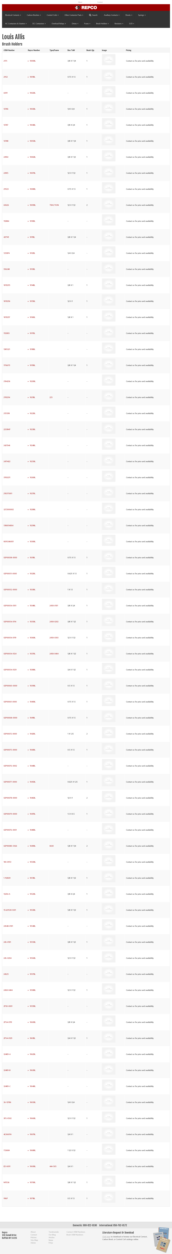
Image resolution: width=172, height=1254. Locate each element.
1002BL (32, 93)
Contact (100, 2)
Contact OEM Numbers (76, 1232)
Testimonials (54, 1232)
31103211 (7, 477)
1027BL (32, 493)
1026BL (32, 477)
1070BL (32, 1182)
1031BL (32, 557)
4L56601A (8, 1134)
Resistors (119, 23)
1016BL (32, 317)
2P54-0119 (8, 1022)
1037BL (32, 653)
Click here (106, 1236)
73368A (7, 1150)
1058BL (33, 990)
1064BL (32, 1086)
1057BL (32, 974)
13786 (6, 109)
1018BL (32, 349)
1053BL (32, 910)
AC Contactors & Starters (16, 23)
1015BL (32, 301)
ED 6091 (7, 1166)
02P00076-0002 (10, 766)
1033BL (32, 589)
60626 (6, 205)
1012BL (32, 253)
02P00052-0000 (10, 589)
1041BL (32, 718)
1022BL (32, 413)
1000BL (33, 61)
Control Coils (53, 15)
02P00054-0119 (10, 637)
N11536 (6, 1182)
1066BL (33, 1118)
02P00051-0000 (10, 573)
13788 (6, 141)
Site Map (34, 1240)
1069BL (33, 1166)
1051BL (32, 878)
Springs (142, 15)
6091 (6, 93)
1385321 (7, 349)
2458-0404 (54, 653)
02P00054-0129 (10, 669)
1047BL (32, 814)
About (80, 2)
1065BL (33, 1102)
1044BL (32, 766)
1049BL (32, 846)
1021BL (32, 397)
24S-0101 (7, 942)
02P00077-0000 (10, 782)
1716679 (7, 365)
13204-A (7, 894)
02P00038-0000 (10, 557)
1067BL (32, 1134)
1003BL (32, 109)
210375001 (8, 493)
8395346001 (9, 541)
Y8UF (6, 1198)
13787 (6, 125)
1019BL (32, 365)
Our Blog (52, 1234)
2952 (6, 77)
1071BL (32, 1198)
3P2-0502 (8, 1118)
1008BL (33, 189)
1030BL (32, 541)
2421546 (7, 445)
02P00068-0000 (10, 718)
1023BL (32, 429)
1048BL (32, 830)
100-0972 (7, 862)
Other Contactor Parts (73, 15)
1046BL (32, 798)
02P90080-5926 (10, 846)
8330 (52, 846)
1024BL (32, 445)
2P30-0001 (8, 1006)
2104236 (7, 381)
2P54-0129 (8, 1038)
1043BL (32, 750)
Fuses (87, 23)
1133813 (7, 333)
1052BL (32, 894)
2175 (5, 61)
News (51, 1240)
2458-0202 (54, 621)
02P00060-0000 (10, 685)
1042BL (32, 734)
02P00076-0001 (10, 830)
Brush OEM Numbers (75, 1234)
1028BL (32, 509)
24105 (6, 173)
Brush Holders (102, 23)
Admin (33, 1242)
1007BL (32, 173)
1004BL (32, 125)
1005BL (33, 141)
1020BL (32, 381)
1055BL (33, 942)
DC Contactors (39, 23)
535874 (7, 253)
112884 (6, 221)
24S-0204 (7, 958)
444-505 (53, 1166)
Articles (52, 1237)
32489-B (7, 1070)
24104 (6, 157)
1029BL (32, 525)
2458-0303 (54, 637)
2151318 (7, 413)
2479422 (7, 461)
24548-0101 (8, 926)
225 (51, 397)
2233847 (7, 429)
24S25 (6, 974)
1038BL (32, 669)
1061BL (32, 1038)
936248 (7, 269)
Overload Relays (59, 23)
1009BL (33, 205)
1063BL (32, 1070)
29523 (6, 189)
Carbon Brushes (34, 15)
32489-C (7, 1086)
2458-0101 (54, 605)
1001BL (32, 77)
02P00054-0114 (10, 621)
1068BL (33, 1150)
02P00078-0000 (10, 798)
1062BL (32, 1054)
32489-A (7, 1054)
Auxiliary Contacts (111, 15)
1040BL (32, 702)
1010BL (32, 221)
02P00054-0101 (10, 605)
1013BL (32, 269)
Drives (75, 23)
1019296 (7, 301)
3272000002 (9, 509)
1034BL (32, 605)
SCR (131, 23)
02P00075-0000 (10, 750)
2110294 (7, 397)
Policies (34, 1237)
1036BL (32, 637)
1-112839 (7, 878)
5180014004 (8, 525)
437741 (6, 237)
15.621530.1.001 (10, 910)
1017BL (32, 333)
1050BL (33, 862)
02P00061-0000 (10, 702)
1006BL (33, 157)
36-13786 (7, 1102)
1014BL (32, 285)
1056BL (33, 958)
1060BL (33, 1022)
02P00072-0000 (10, 734)
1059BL (33, 1006)
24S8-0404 (8, 990)
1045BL (32, 782)
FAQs (51, 1242)
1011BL (32, 237)
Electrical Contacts (13, 15)
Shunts (128, 15)
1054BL (32, 926)
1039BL (32, 685)
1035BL (32, 621)
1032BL (32, 573)
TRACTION (54, 205)
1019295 (7, 285)
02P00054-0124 (10, 653)
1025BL (32, 461)
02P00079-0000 (10, 814)
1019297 (7, 317)
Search (94, 15)
